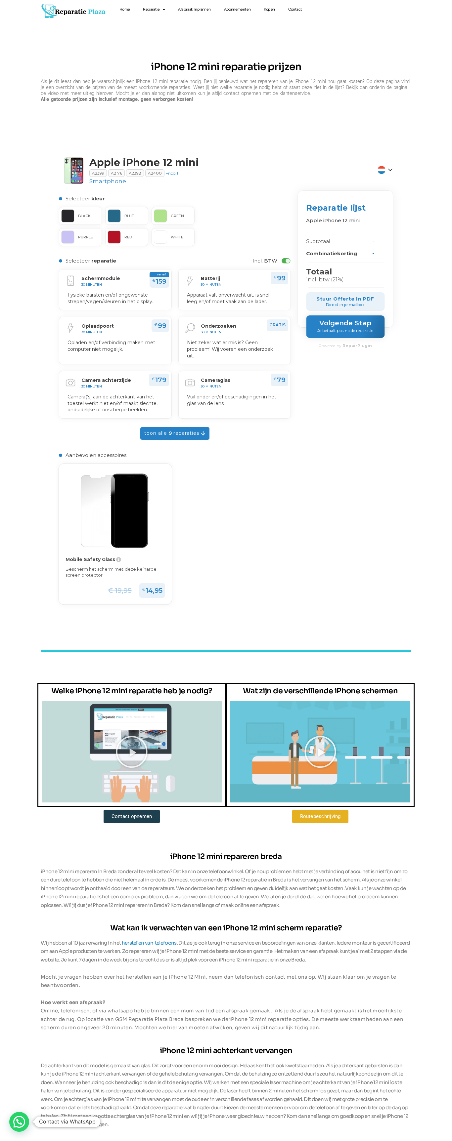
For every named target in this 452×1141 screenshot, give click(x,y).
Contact (295, 9)
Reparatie (151, 9)
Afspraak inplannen (194, 9)
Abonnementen (237, 9)
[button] (131, 751)
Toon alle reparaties (172, 433)
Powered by (345, 345)
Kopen (269, 9)
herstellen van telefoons (149, 943)
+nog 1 (172, 173)
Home (124, 9)
